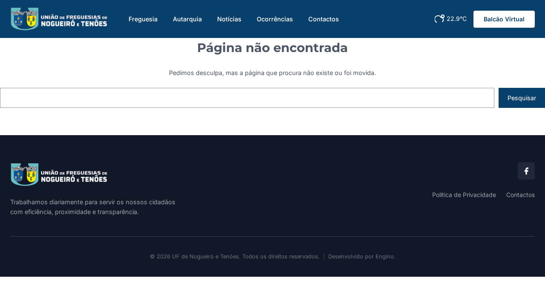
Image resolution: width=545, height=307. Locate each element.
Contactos (323, 19)
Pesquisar (522, 97)
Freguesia (143, 19)
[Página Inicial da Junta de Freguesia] (59, 19)
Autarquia (187, 19)
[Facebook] (526, 171)
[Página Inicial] (138, 174)
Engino (385, 256)
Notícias (229, 19)
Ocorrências (275, 19)
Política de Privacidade (464, 194)
